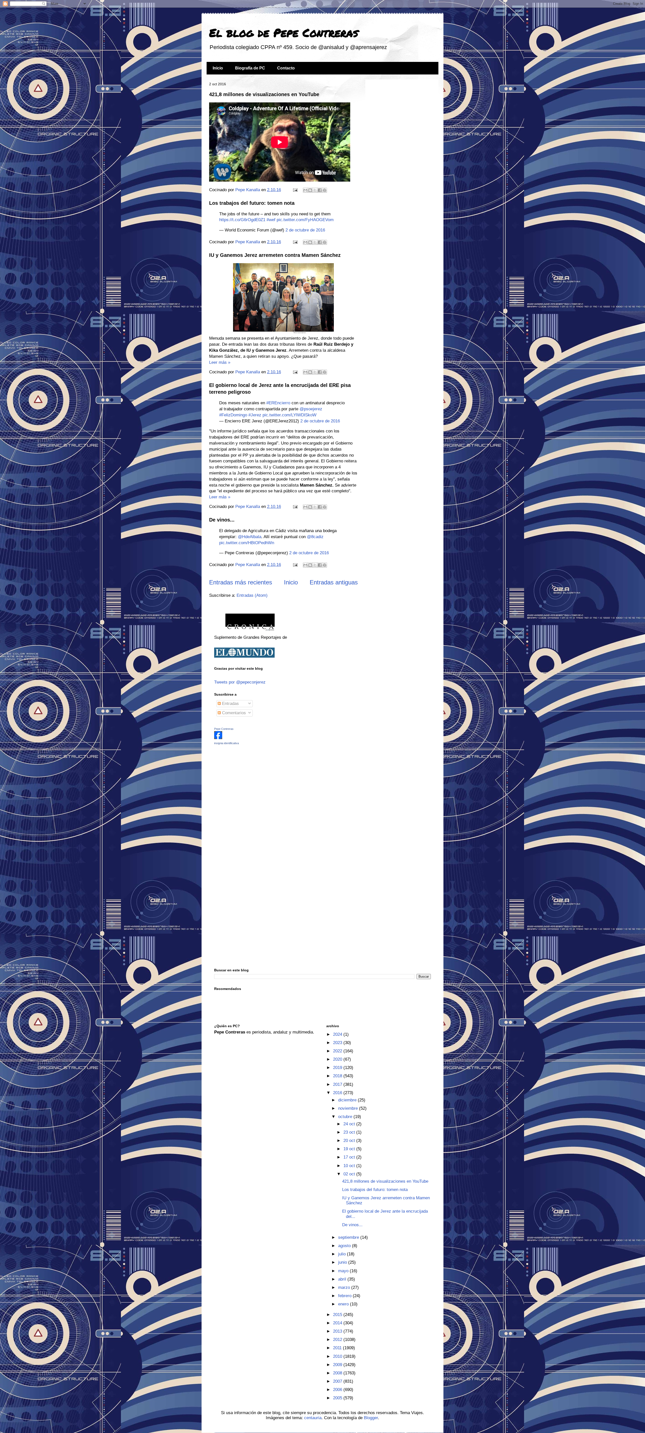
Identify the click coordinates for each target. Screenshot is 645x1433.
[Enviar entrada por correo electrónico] (295, 189)
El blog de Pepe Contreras (283, 32)
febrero (345, 1295)
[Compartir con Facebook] (319, 190)
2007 (338, 1381)
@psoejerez (311, 409)
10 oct (349, 1165)
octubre (345, 1116)
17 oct (349, 1157)
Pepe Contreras (224, 728)
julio (342, 1254)
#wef (271, 219)
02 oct (349, 1174)
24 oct (349, 1124)
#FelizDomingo (233, 415)
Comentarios (233, 712)
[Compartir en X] (314, 190)
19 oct (349, 1148)
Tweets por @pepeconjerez (240, 682)
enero (344, 1304)
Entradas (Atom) (252, 595)
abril (342, 1279)
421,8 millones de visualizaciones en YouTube (264, 94)
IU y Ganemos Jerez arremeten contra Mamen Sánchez (275, 255)
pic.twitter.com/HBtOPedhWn (246, 542)
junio (343, 1262)
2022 (338, 1051)
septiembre (349, 1237)
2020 (338, 1059)
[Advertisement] (245, 784)
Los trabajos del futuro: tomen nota (252, 203)
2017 (338, 1084)
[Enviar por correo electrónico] (305, 190)
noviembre (348, 1108)
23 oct (349, 1132)
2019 (338, 1067)
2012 (338, 1339)
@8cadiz (315, 536)
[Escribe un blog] (310, 190)
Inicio (218, 68)
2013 (338, 1331)
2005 (338, 1398)
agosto (345, 1245)
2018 (338, 1075)
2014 (338, 1323)
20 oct (349, 1140)
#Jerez (254, 415)
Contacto (286, 68)
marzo (344, 1287)
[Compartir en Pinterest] (324, 190)
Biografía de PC (250, 68)
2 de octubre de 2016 (305, 230)
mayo (344, 1270)
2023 (338, 1042)
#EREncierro (278, 403)
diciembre (348, 1100)
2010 (338, 1356)
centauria (312, 1417)
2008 (338, 1373)
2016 (338, 1092)
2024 (338, 1034)
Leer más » (219, 362)
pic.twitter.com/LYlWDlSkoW (289, 415)
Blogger (371, 1417)
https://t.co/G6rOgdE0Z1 (242, 219)
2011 (338, 1347)
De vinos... (222, 520)
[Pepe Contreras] (218, 737)
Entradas (230, 703)
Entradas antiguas (334, 582)
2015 (338, 1314)
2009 (338, 1364)
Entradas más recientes (240, 582)
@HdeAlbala (249, 536)
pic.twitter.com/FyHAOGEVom (305, 219)
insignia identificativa (226, 743)
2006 (338, 1389)
